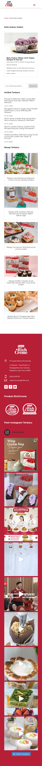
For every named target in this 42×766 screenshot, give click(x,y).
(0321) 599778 (15, 376)
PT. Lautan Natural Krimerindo (20, 361)
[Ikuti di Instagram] (6, 387)
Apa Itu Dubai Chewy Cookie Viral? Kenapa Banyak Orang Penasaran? (19, 127)
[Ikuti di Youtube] (15, 387)
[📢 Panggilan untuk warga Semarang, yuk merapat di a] (21, 524)
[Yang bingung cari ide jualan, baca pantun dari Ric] (21, 559)
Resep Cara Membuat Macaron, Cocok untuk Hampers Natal (21, 179)
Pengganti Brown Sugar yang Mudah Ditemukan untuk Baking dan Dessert (21, 110)
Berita (32, 62)
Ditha (12, 62)
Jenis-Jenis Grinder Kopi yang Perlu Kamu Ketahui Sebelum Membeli (20, 119)
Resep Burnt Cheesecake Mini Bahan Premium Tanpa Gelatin (21, 317)
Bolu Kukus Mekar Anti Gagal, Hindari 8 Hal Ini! (20, 59)
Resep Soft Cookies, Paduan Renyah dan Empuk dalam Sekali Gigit (21, 214)
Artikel (27, 62)
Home (6, 18)
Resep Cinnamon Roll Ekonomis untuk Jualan (21, 248)
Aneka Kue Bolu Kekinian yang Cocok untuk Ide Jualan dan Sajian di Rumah (21, 136)
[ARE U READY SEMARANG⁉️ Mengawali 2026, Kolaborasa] (21, 594)
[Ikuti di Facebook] (10, 387)
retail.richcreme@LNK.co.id (19, 380)
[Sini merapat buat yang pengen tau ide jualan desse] (21, 629)
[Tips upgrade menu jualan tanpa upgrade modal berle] (21, 489)
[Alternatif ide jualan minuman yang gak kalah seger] (21, 733)
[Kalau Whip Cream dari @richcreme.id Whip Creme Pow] (21, 455)
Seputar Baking (11, 65)
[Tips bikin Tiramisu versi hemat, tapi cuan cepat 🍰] (21, 698)
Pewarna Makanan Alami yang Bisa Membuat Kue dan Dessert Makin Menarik (19, 100)
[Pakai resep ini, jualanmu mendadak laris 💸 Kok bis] (21, 664)
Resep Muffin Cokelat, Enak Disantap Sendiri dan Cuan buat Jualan (21, 283)
